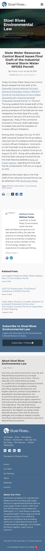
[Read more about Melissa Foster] (7, 258)
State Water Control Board (25, 186)
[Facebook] (9, 450)
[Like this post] (16, 194)
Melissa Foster (17, 71)
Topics (6, 478)
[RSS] (5, 450)
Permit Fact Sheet (28, 181)
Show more (11, 253)
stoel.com (8, 530)
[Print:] (3, 194)
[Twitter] (19, 450)
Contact (7, 487)
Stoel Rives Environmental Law (18, 24)
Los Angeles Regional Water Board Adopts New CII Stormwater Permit (22, 277)
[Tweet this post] (12, 194)
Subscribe (8, 483)
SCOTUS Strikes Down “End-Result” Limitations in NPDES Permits (19, 290)
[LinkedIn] (14, 450)
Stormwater (7, 188)
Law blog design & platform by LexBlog (21, 547)
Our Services (9, 473)
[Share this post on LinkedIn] (21, 194)
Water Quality (30, 75)
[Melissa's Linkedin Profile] (11, 258)
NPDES (20, 75)
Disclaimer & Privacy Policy (16, 456)
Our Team (8, 469)
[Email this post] (8, 194)
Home (6, 464)
